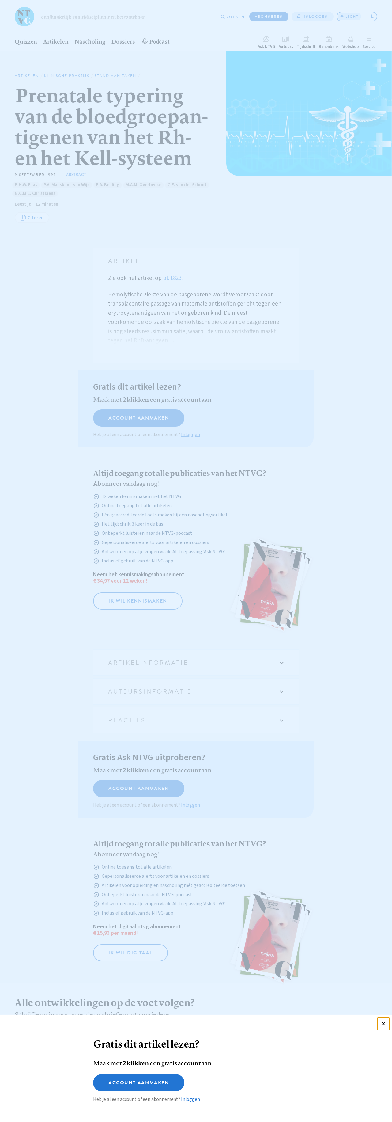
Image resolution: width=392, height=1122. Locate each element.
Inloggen (190, 1099)
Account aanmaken (138, 1082)
